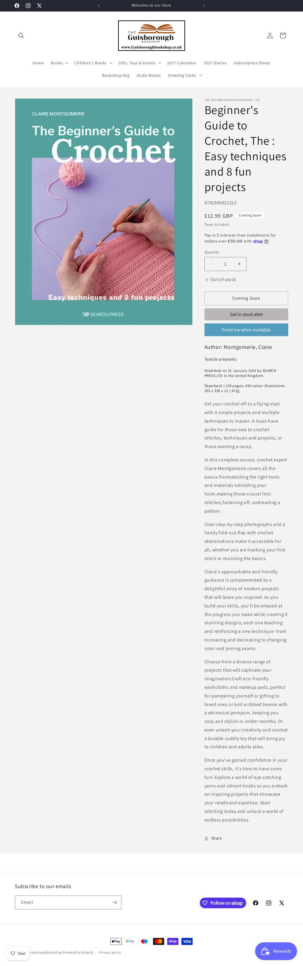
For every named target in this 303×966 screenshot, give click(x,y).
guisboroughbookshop (44, 952)
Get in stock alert (246, 314)
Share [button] (216, 838)
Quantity (211, 252)
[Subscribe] (114, 902)
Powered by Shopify (78, 952)
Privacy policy (110, 952)
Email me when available (246, 330)
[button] (21, 35)
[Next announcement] (204, 5)
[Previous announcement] (98, 5)
